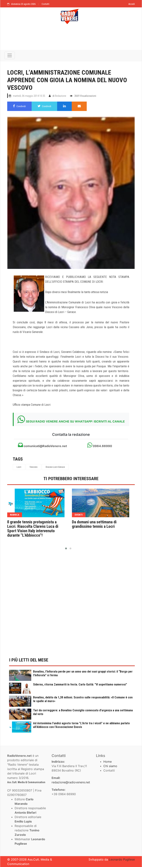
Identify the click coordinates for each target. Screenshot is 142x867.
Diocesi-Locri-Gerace (55, 467)
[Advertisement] (71, 39)
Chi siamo (110, 766)
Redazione (60, 95)
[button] (66, 548)
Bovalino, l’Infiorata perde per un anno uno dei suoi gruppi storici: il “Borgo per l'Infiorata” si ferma (83, 673)
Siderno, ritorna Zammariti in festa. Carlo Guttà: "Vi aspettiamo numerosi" (80, 684)
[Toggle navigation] (9, 55)
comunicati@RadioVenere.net (45, 446)
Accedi (131, 4)
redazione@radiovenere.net (71, 782)
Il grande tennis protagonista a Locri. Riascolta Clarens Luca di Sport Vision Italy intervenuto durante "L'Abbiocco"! (32, 529)
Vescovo (33, 467)
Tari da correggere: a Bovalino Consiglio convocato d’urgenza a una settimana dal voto (83, 712)
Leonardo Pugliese (122, 859)
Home (107, 761)
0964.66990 (102, 446)
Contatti (45, 4)
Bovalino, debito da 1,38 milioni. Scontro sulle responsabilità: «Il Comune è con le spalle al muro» (83, 699)
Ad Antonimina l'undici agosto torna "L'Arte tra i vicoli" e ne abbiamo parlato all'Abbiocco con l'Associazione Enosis (81, 725)
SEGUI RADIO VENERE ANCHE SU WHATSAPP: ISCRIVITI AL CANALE (75, 421)
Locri (19, 467)
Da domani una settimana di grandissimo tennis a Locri (94, 524)
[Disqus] (71, 606)
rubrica (14, 514)
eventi (79, 514)
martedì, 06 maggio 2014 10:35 (29, 95)
